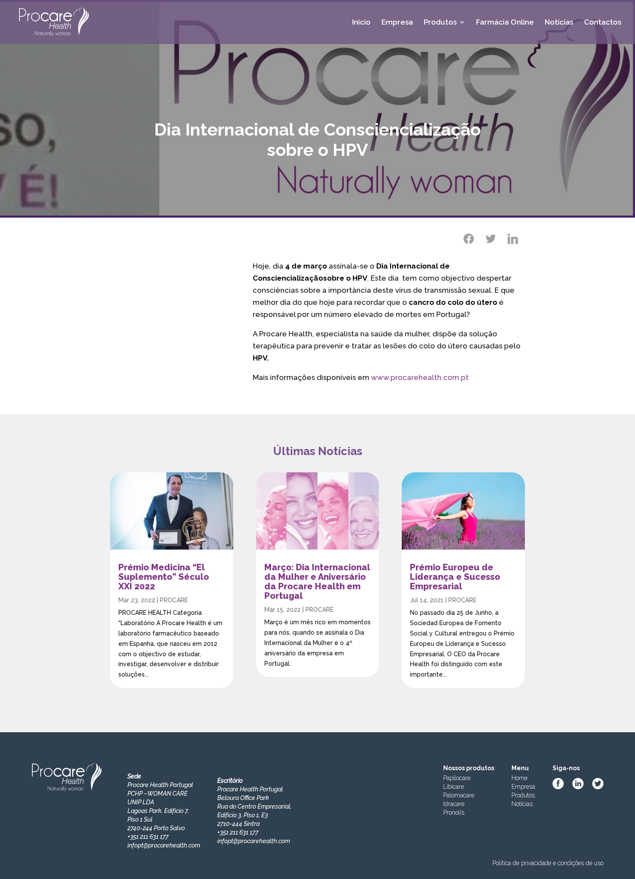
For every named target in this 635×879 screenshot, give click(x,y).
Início (361, 22)
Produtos (440, 22)
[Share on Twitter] (491, 239)
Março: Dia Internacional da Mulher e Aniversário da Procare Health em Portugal (317, 581)
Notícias (559, 22)
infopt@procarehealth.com (163, 845)
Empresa (397, 22)
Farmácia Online (505, 22)
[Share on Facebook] (469, 239)
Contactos (602, 22)
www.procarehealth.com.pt (420, 377)
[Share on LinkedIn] (513, 239)
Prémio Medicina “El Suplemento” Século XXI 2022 (163, 576)
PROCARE (174, 600)
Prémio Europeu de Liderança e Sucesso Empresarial (455, 576)
